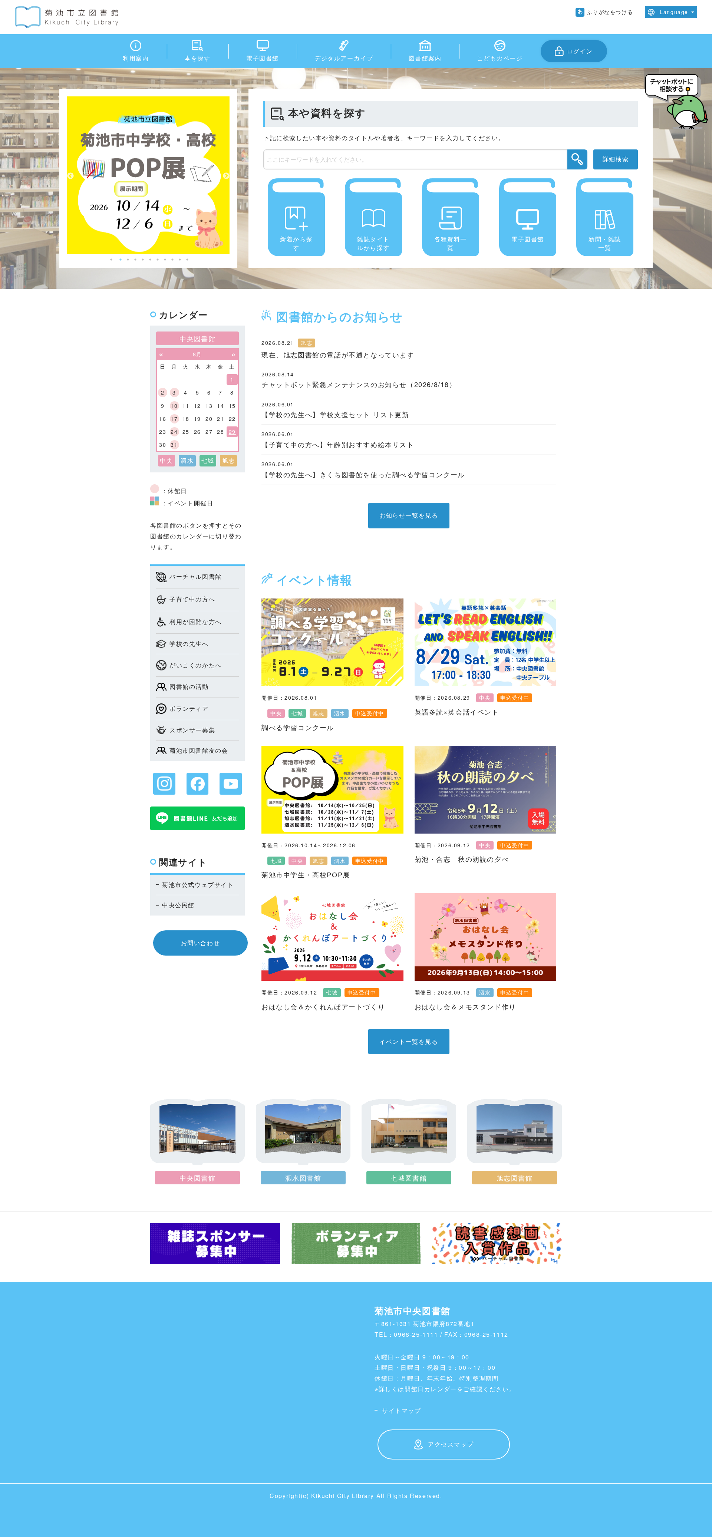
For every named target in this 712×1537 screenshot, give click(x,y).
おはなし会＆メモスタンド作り (465, 1006)
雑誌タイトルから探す (373, 243)
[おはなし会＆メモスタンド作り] (486, 937)
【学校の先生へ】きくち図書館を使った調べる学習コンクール (363, 474)
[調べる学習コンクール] (332, 642)
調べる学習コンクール (297, 727)
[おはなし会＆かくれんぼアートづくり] (332, 937)
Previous (70, 176)
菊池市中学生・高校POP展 (305, 874)
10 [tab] (180, 259)
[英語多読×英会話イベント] (486, 642)
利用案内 (136, 58)
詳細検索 (616, 159)
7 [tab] (157, 259)
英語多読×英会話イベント (457, 711)
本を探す (198, 58)
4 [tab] (135, 259)
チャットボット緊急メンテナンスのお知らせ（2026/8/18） (358, 384)
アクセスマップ (451, 1444)
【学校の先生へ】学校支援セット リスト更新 (335, 414)
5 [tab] (142, 259)
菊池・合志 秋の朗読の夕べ (462, 859)
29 (232, 431)
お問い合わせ (200, 943)
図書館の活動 (189, 686)
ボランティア (189, 708)
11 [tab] (187, 259)
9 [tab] (172, 259)
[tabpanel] (148, 176)
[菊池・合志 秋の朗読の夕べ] (486, 789)
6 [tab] (150, 259)
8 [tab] (165, 259)
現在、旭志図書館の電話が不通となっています (337, 354)
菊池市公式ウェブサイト (198, 884)
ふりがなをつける (610, 12)
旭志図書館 (515, 1178)
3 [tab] (128, 259)
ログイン (580, 51)
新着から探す (296, 243)
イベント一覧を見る (408, 1041)
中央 (276, 713)
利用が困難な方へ (195, 621)
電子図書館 (262, 58)
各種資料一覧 (450, 243)
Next (226, 176)
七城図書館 (409, 1178)
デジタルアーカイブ (343, 58)
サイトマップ (401, 1410)
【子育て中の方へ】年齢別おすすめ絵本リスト (337, 444)
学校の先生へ (189, 643)
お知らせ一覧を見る (408, 515)
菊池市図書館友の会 (198, 750)
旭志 (306, 342)
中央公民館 (178, 905)
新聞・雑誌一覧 (605, 243)
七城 (297, 713)
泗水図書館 (303, 1178)
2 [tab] (120, 259)
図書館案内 (425, 58)
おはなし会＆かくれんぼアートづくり (323, 1006)
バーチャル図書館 (195, 576)
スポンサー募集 (192, 730)
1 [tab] (111, 259)
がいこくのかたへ (195, 665)
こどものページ (500, 58)
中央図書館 (197, 1178)
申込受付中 (369, 713)
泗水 (340, 713)
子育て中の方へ (192, 599)
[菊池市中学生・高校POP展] (332, 789)
